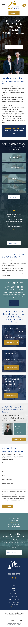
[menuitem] (7, 620)
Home (14, 585)
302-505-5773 (14, 526)
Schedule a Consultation (13, 47)
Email (3, 475)
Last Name (5, 467)
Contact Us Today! (12, 552)
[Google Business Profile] (12, 577)
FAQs (14, 590)
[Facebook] (15, 577)
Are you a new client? (7, 479)
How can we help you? (7, 483)
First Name (5, 463)
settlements (18, 261)
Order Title (12, 13)
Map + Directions (14, 522)
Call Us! (12, 303)
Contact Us (14, 596)
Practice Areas (12, 197)
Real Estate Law (10, 342)
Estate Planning (10, 367)
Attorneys (14, 588)
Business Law (9, 395)
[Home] (13, 5)
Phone (3, 471)
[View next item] (15, 238)
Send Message (7, 506)
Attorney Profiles (17, 439)
